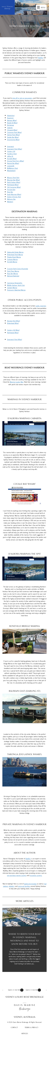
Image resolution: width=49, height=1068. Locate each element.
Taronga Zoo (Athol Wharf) (24, 754)
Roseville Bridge (19, 626)
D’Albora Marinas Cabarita (24, 418)
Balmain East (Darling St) (24, 690)
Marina (35, 626)
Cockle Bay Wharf (24, 483)
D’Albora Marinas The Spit (24, 553)
